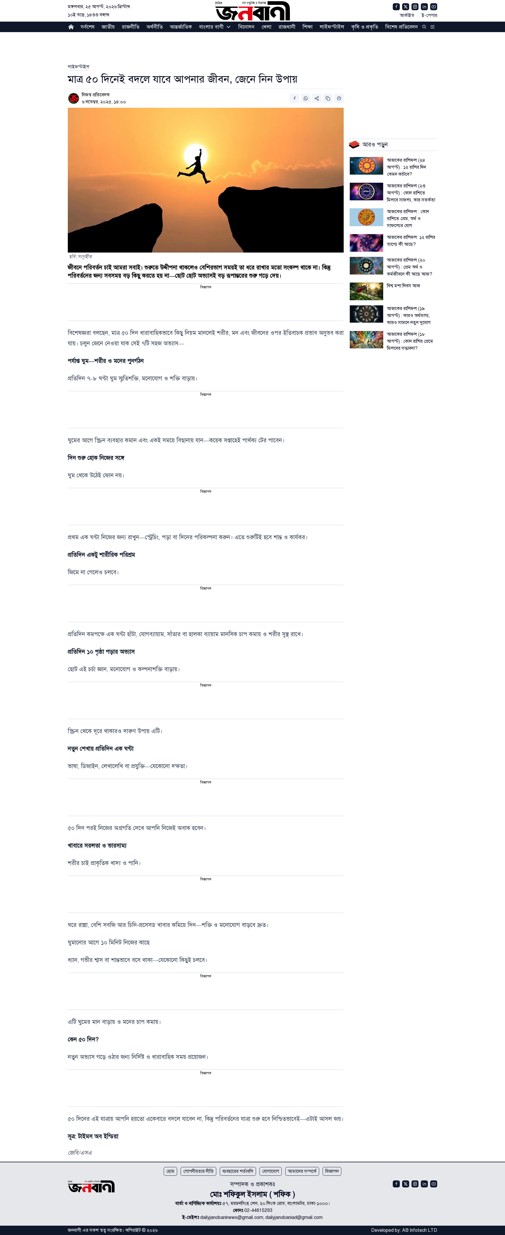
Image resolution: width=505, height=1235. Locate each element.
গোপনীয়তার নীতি (198, 1171)
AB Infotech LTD (419, 1230)
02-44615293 (258, 1210)
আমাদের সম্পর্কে (302, 1171)
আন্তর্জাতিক (181, 27)
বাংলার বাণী (211, 27)
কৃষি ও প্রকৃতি (364, 27)
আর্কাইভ (407, 15)
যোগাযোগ (270, 1171)
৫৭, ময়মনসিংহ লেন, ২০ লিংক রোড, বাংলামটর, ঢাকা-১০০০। (276, 1203)
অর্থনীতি (154, 27)
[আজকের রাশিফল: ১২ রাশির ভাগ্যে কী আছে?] (366, 243)
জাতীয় (108, 27)
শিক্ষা (307, 27)
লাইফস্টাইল (332, 27)
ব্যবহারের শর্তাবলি (237, 1171)
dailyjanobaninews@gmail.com (231, 1217)
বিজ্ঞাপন (332, 1171)
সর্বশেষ (88, 27)
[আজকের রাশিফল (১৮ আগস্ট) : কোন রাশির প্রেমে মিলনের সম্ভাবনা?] (366, 340)
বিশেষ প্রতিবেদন (401, 27)
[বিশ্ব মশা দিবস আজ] (366, 291)
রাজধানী (287, 27)
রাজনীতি (130, 27)
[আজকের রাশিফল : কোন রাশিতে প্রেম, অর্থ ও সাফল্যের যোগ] (366, 217)
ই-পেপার (429, 15)
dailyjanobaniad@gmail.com (294, 1217)
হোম (170, 1171)
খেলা (266, 27)
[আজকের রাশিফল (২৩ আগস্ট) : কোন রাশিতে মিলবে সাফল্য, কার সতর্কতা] (366, 191)
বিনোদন (246, 27)
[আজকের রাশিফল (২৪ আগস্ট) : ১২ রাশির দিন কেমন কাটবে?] (366, 166)
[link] (78, 66)
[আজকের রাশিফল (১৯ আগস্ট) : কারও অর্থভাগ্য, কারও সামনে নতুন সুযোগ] (366, 314)
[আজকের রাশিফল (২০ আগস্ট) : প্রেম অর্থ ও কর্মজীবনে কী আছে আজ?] (366, 266)
